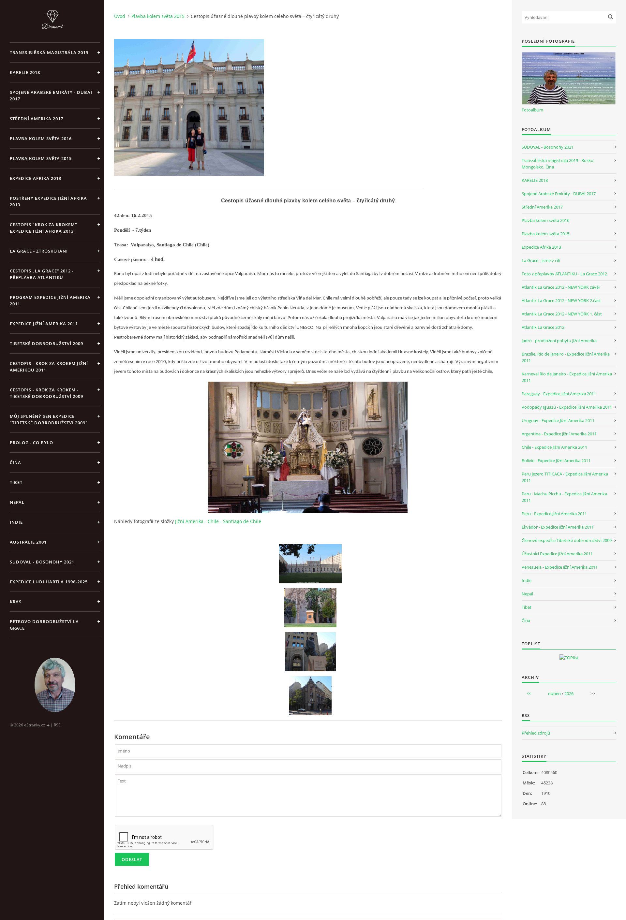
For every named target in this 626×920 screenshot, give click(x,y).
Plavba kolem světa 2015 (41, 158)
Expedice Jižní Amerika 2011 (44, 324)
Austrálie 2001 (28, 542)
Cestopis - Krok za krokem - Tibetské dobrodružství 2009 (46, 393)
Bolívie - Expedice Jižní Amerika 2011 (556, 460)
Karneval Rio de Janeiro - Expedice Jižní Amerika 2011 (567, 377)
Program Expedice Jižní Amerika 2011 (50, 300)
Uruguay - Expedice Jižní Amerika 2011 (558, 420)
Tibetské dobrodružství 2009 (46, 343)
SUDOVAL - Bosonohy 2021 (42, 562)
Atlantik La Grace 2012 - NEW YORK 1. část (562, 314)
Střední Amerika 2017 (36, 119)
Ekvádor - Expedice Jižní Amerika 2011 (558, 527)
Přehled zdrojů (536, 733)
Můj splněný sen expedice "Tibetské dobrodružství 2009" (49, 419)
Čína (526, 620)
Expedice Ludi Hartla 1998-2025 (49, 582)
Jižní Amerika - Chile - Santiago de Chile (218, 521)
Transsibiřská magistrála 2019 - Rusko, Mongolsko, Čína (558, 163)
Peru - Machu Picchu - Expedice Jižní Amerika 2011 (564, 497)
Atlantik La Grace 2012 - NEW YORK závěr (561, 287)
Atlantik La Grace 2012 (543, 327)
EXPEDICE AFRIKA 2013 (35, 178)
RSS (57, 725)
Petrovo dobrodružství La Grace (44, 625)
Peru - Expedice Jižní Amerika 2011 (554, 514)
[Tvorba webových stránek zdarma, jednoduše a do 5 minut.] (48, 725)
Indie (16, 522)
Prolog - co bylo (31, 442)
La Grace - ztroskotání (39, 251)
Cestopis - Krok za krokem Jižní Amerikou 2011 (49, 366)
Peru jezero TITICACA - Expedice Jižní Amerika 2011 (565, 477)
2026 (569, 693)
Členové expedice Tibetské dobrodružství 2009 (567, 540)
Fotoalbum (532, 110)
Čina (15, 462)
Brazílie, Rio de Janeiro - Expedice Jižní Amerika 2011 (566, 357)
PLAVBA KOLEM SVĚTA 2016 (41, 138)
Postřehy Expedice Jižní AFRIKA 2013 (48, 201)
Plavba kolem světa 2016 (545, 220)
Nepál (17, 502)
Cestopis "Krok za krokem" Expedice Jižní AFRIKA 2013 (43, 228)
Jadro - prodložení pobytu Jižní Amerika (559, 340)
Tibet (16, 482)
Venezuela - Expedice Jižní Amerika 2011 (560, 567)
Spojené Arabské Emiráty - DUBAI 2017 (51, 95)
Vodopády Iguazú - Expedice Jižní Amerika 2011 (567, 407)
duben (554, 693)
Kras (16, 602)
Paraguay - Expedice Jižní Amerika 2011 (559, 394)
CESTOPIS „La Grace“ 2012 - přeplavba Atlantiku (42, 274)
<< (529, 693)
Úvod (119, 16)
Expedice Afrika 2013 (541, 247)
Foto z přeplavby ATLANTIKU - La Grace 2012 (564, 274)
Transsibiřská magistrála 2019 (49, 52)
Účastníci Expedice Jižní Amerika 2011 (557, 554)
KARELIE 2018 (25, 72)
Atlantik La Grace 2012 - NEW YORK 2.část (561, 300)
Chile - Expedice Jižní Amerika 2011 (554, 447)
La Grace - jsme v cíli (541, 260)
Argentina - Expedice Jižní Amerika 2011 (559, 434)
